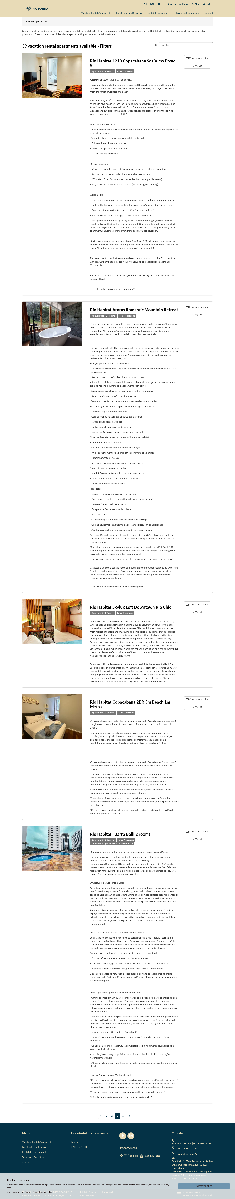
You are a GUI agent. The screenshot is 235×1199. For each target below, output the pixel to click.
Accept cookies (204, 1186)
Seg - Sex (75, 1141)
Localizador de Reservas (129, 12)
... (123, 1115)
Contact (208, 12)
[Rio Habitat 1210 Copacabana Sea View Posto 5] (52, 75)
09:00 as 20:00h (79, 1146)
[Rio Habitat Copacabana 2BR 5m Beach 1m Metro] (52, 716)
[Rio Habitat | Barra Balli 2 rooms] (52, 848)
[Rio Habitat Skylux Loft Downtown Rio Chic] (52, 621)
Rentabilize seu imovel (159, 12)
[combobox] (186, 45)
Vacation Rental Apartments (96, 12)
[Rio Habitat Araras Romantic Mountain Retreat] (52, 324)
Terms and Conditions (187, 12)
